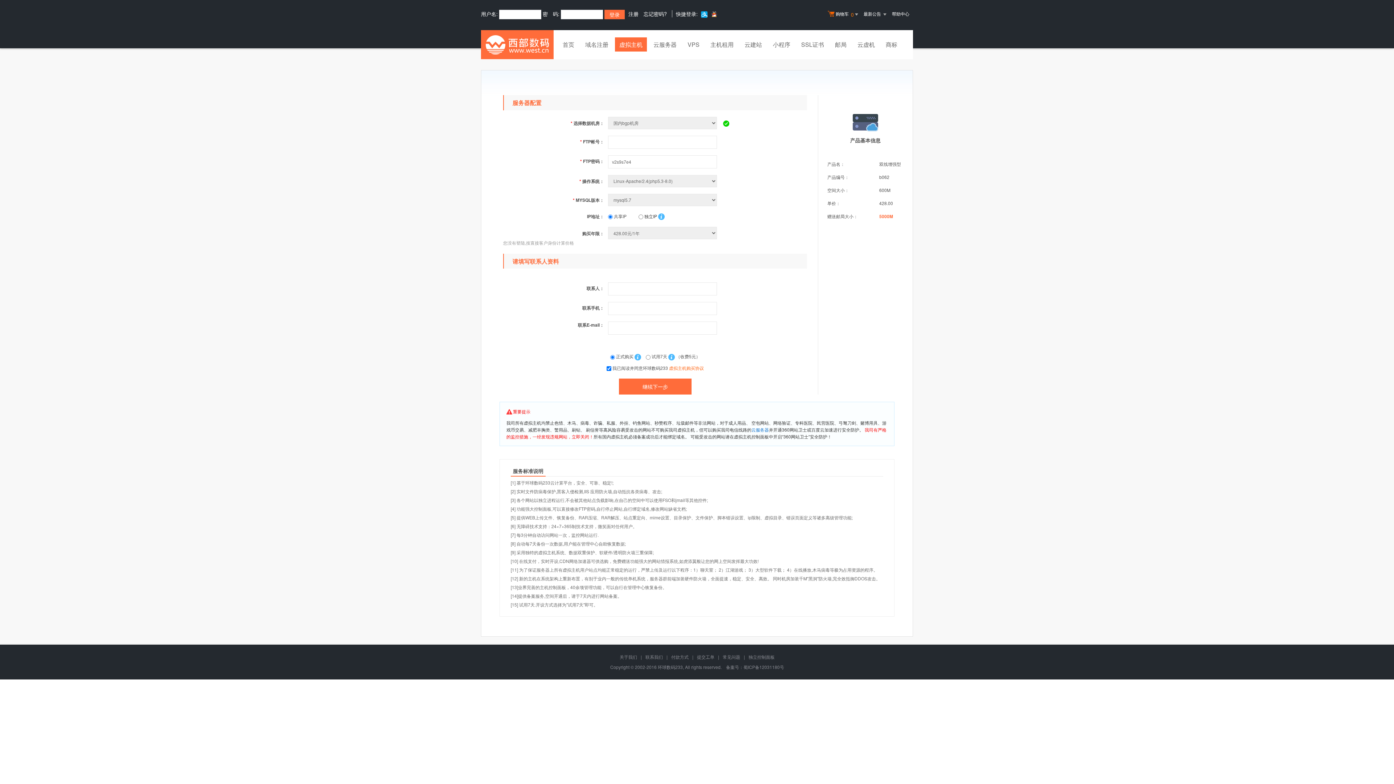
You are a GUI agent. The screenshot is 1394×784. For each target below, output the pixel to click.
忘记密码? (655, 13)
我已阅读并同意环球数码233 (658, 368)
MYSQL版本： (588, 200)
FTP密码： (592, 161)
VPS (694, 44)
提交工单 (705, 657)
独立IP (650, 216)
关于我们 (628, 657)
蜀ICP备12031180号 (763, 667)
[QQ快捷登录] (714, 14)
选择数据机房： (587, 123)
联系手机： (593, 308)
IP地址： (595, 216)
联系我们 (654, 657)
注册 (633, 13)
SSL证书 (812, 44)
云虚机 (866, 44)
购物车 (845, 14)
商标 (891, 44)
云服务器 (665, 44)
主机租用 (722, 44)
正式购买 (625, 356)
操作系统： (591, 181)
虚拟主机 (631, 44)
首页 (568, 44)
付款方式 (680, 657)
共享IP (620, 216)
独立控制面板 (762, 657)
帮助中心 (900, 14)
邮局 (841, 44)
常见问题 (731, 657)
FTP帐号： (592, 141)
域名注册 (596, 44)
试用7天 (659, 356)
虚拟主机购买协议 (686, 368)
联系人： (595, 288)
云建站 (753, 44)
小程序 (781, 44)
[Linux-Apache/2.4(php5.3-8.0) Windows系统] (663, 181)
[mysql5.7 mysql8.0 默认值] (663, 200)
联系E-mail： (591, 325)
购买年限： (593, 233)
